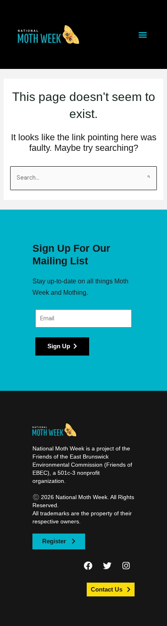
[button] (48, 34)
